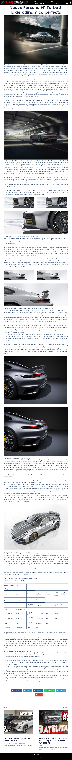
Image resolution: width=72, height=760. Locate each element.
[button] (16, 690)
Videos (52, 2)
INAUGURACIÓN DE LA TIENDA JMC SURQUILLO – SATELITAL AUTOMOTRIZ (53, 740)
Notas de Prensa (39, 3)
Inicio (35, 2)
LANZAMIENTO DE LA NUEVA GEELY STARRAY (17, 739)
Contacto (56, 3)
